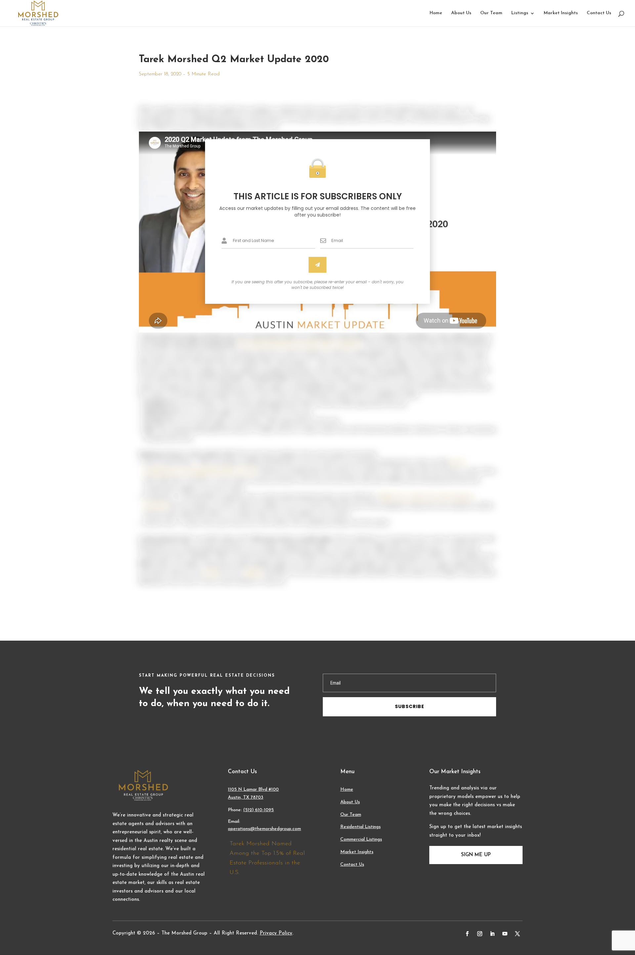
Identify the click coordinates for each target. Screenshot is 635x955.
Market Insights (561, 13)
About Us (461, 13)
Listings (519, 13)
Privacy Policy (276, 933)
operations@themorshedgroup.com (264, 828)
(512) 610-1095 (258, 810)
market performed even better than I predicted (303, 344)
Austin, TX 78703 (245, 797)
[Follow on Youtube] (505, 934)
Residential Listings (360, 826)
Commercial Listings (361, 839)
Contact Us (599, 13)
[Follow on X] (518, 934)
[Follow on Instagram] (480, 934)
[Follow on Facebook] (467, 934)
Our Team (491, 13)
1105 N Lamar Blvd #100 (253, 789)
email (210, 573)
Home (436, 13)
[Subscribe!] (317, 265)
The (244, 344)
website (253, 573)
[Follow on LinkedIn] (492, 934)
